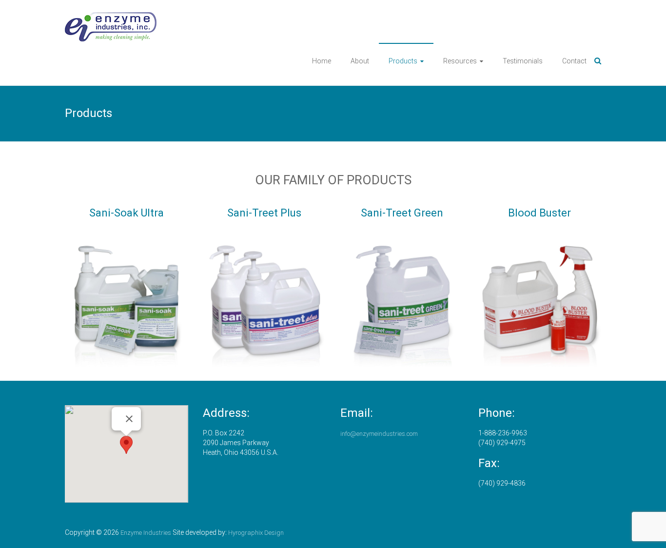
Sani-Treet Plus (264, 213)
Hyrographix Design (256, 532)
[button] (126, 445)
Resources (460, 61)
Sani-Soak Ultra (126, 213)
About (360, 61)
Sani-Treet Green (402, 213)
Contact (574, 61)
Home (321, 61)
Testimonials (523, 61)
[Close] (129, 419)
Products (403, 61)
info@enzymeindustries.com (379, 433)
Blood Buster (539, 213)
